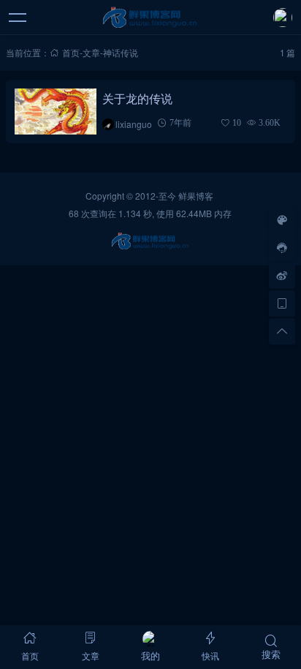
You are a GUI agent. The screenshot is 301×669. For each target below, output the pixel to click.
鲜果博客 (195, 195)
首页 (71, 52)
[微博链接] (282, 275)
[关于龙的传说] (55, 111)
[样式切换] (282, 220)
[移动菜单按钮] (18, 17)
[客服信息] (282, 248)
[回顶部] (282, 331)
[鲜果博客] (151, 17)
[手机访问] (282, 303)
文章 (91, 52)
